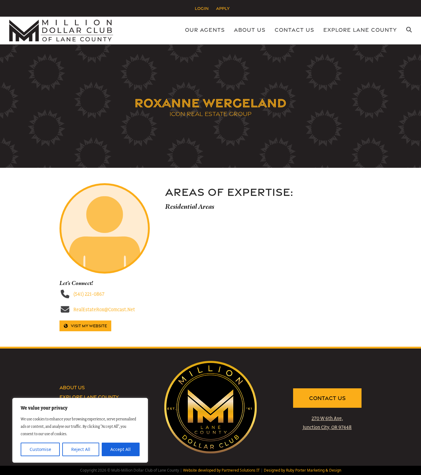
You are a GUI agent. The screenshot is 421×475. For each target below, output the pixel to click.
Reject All (80, 449)
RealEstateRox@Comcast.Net (104, 309)
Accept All (120, 449)
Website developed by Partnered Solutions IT (221, 470)
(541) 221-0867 (88, 294)
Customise (40, 449)
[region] (80, 430)
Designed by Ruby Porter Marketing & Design (302, 470)
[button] (409, 30)
